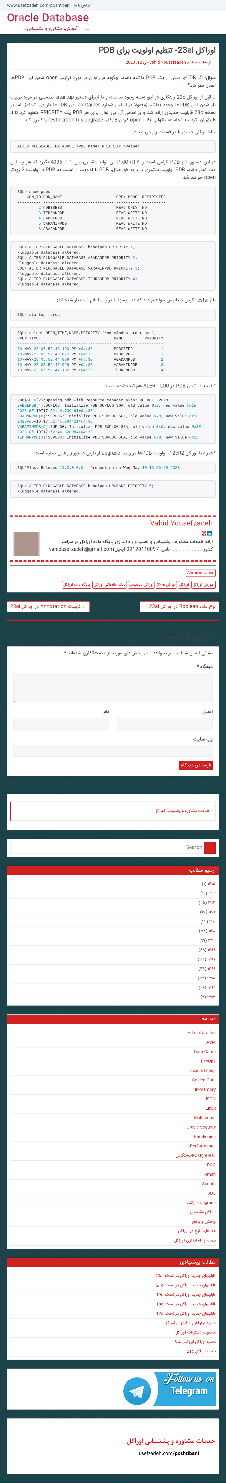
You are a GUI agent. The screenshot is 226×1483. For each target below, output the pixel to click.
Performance (203, 1146)
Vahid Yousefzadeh (181, 523)
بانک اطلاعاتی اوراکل (110, 585)
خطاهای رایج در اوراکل (197, 1231)
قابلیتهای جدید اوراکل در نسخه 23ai (185, 1276)
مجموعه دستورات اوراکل (195, 1332)
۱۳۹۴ (211, 987)
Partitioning (205, 1136)
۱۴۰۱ (212, 921)
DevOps (208, 1061)
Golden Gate (204, 1080)
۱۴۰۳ (212, 902)
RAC (211, 1165)
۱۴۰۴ (212, 893)
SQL (211, 1193)
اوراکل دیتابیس (141, 585)
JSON (210, 1099)
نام (106, 712)
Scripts (209, 1184)
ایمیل (207, 712)
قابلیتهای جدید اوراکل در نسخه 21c (186, 1285)
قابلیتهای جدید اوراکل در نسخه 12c (186, 1313)
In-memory (205, 1089)
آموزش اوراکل (203, 585)
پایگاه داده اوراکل (76, 585)
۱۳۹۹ (212, 940)
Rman (210, 1174)
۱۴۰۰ (212, 931)
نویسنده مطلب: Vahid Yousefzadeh (180, 62)
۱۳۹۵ (211, 978)
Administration (201, 573)
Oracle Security (201, 1127)
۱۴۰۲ (212, 912)
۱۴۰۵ (212, 884)
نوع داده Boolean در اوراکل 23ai (179, 607)
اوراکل (184, 585)
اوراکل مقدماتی (203, 1212)
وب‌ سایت (203, 739)
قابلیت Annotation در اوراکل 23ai (48, 607)
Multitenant (205, 1117)
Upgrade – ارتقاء (201, 1202)
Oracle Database (48, 18)
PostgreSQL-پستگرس (196, 1155)
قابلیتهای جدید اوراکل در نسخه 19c (186, 1294)
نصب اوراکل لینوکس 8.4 (195, 1342)
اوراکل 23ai (166, 585)
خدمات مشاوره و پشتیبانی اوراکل (182, 810)
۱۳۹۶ (212, 969)
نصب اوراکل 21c (201, 1351)
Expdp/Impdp (203, 1070)
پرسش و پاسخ (204, 1221)
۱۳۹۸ (212, 950)
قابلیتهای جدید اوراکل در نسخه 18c (186, 1304)
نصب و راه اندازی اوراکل (195, 1240)
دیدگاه (205, 667)
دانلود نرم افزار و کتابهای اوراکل (190, 1323)
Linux (210, 1108)
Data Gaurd (205, 1051)
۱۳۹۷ (211, 959)
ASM (211, 1042)
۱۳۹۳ (211, 997)
